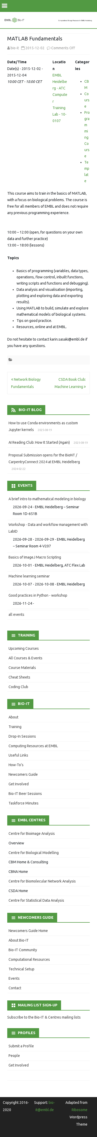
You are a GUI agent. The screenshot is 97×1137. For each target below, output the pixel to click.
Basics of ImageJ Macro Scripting (35, 557)
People (14, 1056)
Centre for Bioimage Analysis (32, 833)
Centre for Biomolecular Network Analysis (42, 881)
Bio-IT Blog (30, 410)
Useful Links (18, 755)
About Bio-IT (19, 940)
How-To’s (16, 765)
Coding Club (18, 687)
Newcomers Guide (23, 774)
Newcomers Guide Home (28, 931)
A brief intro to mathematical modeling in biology (47, 499)
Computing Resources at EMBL (33, 746)
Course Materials (22, 668)
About (13, 717)
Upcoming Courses (24, 648)
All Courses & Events (25, 658)
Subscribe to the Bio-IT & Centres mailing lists (44, 1017)
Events (14, 978)
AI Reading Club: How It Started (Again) (39, 442)
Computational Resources (29, 959)
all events (16, 614)
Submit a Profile (21, 1046)
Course (86, 100)
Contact (15, 988)
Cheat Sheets (19, 677)
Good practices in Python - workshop (38, 595)
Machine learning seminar (29, 576)
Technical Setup (21, 969)
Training (15, 727)
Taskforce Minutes (24, 803)
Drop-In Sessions (22, 736)
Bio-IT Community (23, 950)
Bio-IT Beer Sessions (25, 794)
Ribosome (79, 1110)
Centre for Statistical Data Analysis (36, 900)
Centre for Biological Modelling (34, 853)
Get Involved (19, 784)
